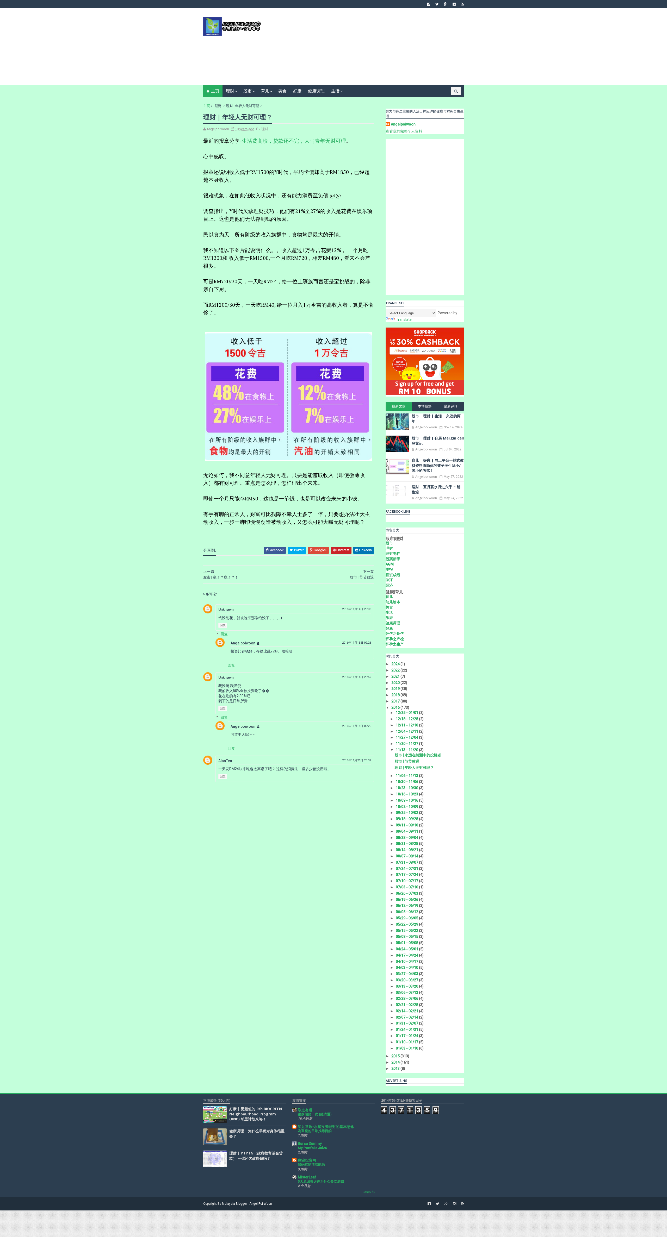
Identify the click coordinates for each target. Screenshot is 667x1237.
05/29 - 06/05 (407, 918)
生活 (335, 91)
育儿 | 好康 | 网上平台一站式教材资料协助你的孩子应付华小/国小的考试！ (438, 465)
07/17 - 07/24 (407, 874)
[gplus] (445, 4)
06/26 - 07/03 (407, 893)
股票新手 (393, 559)
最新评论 (451, 406)
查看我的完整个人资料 (404, 131)
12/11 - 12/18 (407, 725)
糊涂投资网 (307, 1160)
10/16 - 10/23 (407, 794)
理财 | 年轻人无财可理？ (414, 767)
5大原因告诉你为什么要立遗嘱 (321, 1181)
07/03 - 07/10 (407, 887)
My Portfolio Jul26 (312, 1148)
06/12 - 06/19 (407, 905)
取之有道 (305, 1110)
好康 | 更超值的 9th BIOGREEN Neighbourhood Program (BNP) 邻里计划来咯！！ (255, 1113)
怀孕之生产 (395, 644)
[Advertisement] (369, 48)
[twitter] (437, 4)
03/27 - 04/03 (407, 974)
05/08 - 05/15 (407, 936)
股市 (247, 91)
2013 (395, 1068)
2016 (395, 707)
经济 (389, 585)
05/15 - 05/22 (407, 930)
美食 (282, 91)
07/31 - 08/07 (407, 862)
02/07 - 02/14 (407, 1017)
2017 (395, 701)
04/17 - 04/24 (407, 955)
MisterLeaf (307, 1177)
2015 (395, 1056)
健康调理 (316, 91)
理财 (230, 91)
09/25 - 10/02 (407, 813)
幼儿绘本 (393, 602)
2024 (395, 664)
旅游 (389, 618)
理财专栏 (393, 553)
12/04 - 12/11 (407, 731)
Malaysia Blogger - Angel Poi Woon (247, 1203)
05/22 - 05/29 (407, 924)
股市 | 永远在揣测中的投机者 (418, 755)
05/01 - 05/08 (407, 943)
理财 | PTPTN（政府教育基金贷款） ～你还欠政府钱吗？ (256, 1156)
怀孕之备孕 (395, 633)
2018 (395, 695)
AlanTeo (225, 761)
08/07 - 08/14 (407, 856)
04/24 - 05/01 (407, 949)
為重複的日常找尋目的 (315, 1131)
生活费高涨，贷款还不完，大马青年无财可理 (294, 140)
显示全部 (369, 1192)
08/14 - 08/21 (407, 850)
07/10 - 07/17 (407, 881)
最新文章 (398, 406)
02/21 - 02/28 (407, 1005)
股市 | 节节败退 (407, 761)
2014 (395, 1062)
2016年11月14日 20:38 (356, 609)
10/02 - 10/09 (407, 807)
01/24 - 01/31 (407, 1029)
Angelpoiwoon (243, 643)
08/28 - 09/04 (407, 838)
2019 (395, 689)
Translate (404, 319)
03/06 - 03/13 (407, 992)
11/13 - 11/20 (407, 750)
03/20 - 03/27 (407, 980)
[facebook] (428, 4)
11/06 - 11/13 (407, 776)
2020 (395, 683)
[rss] (462, 4)
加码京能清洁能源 (311, 1164)
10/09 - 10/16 (407, 800)
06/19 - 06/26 (407, 899)
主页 (215, 91)
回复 (223, 625)
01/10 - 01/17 (407, 1042)
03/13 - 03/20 (407, 986)
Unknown (226, 609)
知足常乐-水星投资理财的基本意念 (326, 1127)
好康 (297, 91)
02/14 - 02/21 (407, 1011)
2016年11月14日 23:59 (356, 677)
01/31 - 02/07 (407, 1023)
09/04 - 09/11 (407, 831)
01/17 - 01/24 (407, 1036)
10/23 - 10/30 (407, 788)
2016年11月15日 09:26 (356, 642)
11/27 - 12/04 (407, 737)
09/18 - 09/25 (407, 819)
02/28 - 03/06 (407, 998)
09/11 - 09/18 (407, 825)
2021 (395, 676)
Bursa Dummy (310, 1143)
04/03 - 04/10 (407, 967)
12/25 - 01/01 (407, 713)
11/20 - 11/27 (407, 744)
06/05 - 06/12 (407, 912)
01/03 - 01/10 (407, 1048)
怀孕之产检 (395, 639)
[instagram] (454, 4)
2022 (395, 670)
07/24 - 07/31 (407, 868)
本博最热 (424, 406)
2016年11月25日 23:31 (356, 760)
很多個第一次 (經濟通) (314, 1114)
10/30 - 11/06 (407, 782)
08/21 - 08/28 (407, 844)
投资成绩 (393, 575)
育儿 (265, 91)
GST (389, 580)
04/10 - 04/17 (407, 961)
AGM (390, 564)
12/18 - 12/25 (407, 719)
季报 (389, 569)
